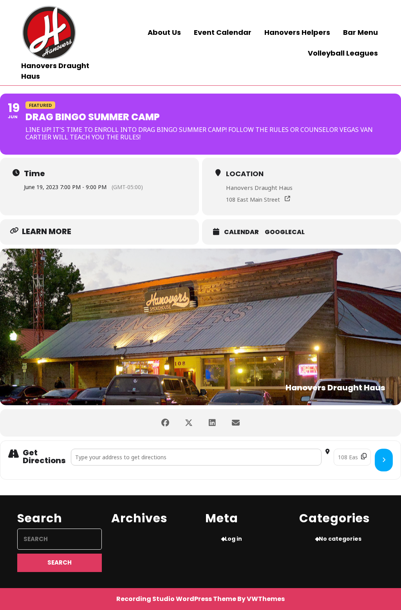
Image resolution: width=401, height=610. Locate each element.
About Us (164, 32)
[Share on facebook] (165, 423)
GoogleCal (285, 232)
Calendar (241, 232)
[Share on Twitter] (189, 423)
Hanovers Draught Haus (259, 187)
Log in (233, 539)
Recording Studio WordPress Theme (176, 598)
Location (245, 174)
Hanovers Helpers (297, 32)
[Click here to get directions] (384, 460)
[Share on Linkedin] (212, 423)
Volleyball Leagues (343, 53)
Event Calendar (222, 32)
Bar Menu (360, 32)
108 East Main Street (253, 199)
